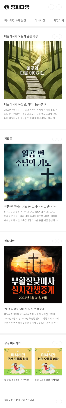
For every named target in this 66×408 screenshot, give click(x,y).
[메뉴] (59, 7)
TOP (59, 401)
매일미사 (59, 20)
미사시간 (39, 20)
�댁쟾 (54, 36)
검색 (51, 7)
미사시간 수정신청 (15, 20)
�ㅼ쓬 (60, 36)
